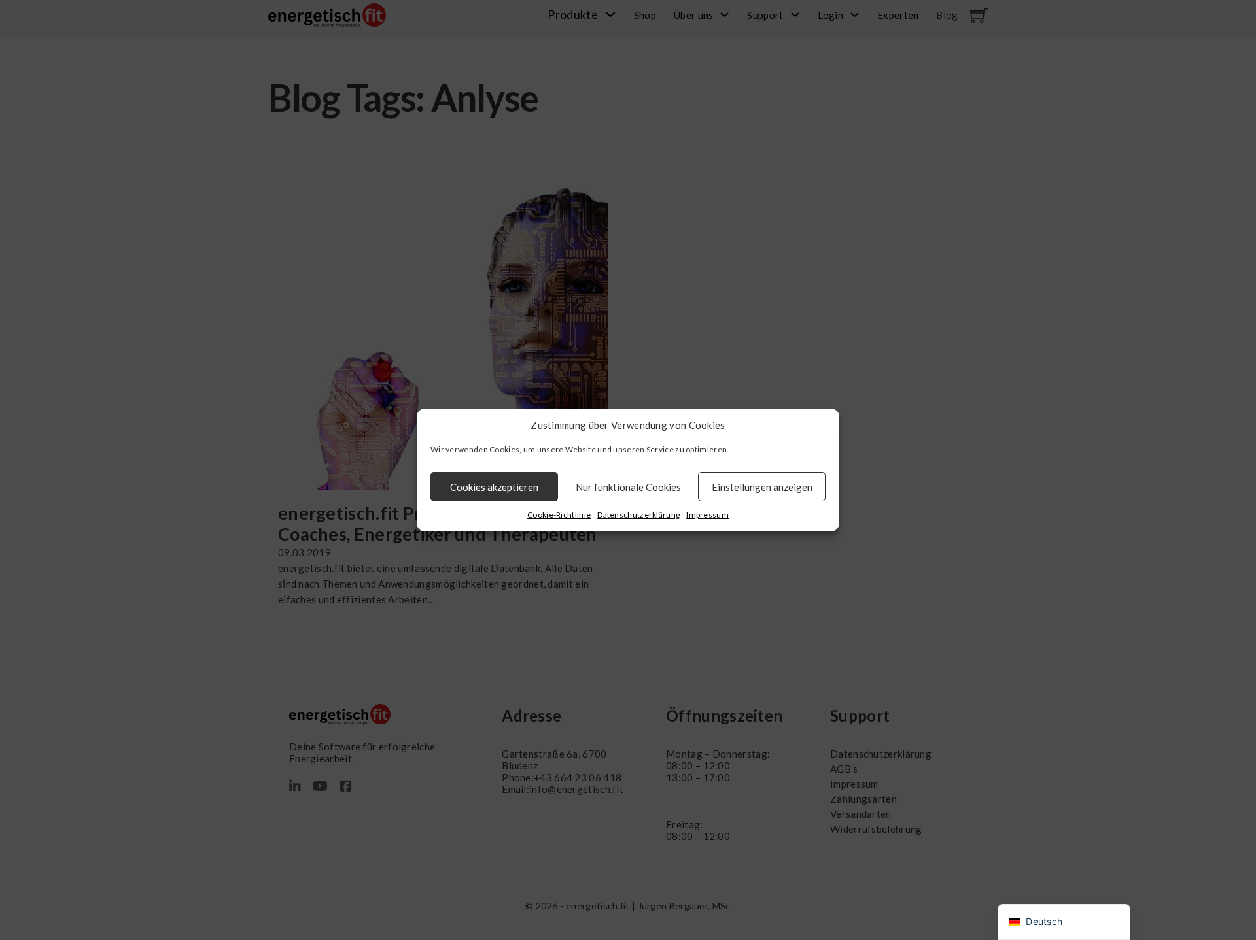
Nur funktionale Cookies (628, 487)
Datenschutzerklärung (638, 515)
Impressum (707, 515)
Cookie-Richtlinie (559, 515)
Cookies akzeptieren (494, 487)
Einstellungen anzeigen (762, 487)
